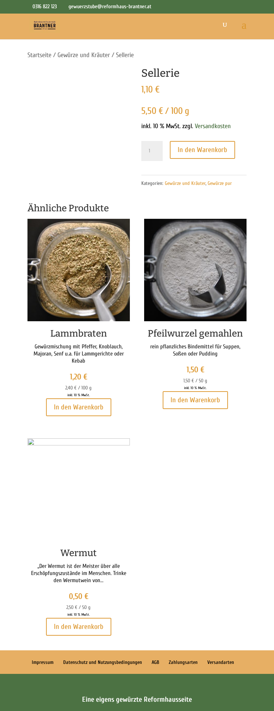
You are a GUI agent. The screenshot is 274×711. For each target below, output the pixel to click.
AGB (155, 662)
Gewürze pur (220, 183)
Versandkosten (213, 126)
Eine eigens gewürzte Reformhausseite (137, 699)
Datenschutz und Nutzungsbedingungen (102, 662)
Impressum (43, 662)
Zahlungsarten (183, 662)
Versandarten (220, 662)
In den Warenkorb (202, 150)
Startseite (39, 55)
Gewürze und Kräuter (83, 55)
